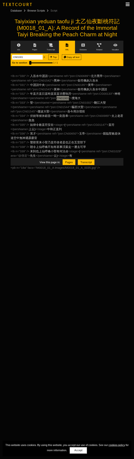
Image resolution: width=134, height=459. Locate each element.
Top (54, 57)
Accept (78, 450)
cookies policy (117, 445)
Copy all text (72, 57)
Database (16, 10)
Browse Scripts (36, 10)
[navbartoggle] (127, 4)
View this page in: (50, 162)
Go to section (19, 62)
